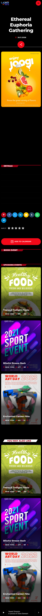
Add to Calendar (22, 241)
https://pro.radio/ (11, 201)
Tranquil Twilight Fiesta (16, 310)
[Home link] (5, 3)
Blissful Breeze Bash (14, 363)
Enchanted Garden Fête (16, 416)
